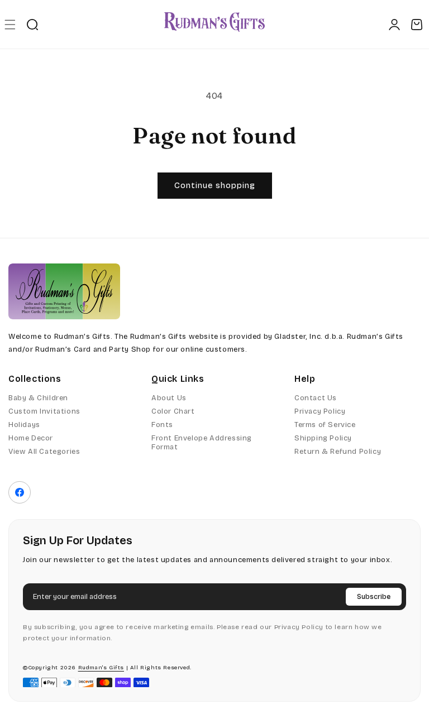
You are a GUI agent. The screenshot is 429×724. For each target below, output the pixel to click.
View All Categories (44, 451)
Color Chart (173, 411)
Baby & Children (38, 398)
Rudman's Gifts (101, 667)
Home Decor (30, 438)
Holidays (24, 424)
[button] (10, 24)
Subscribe (373, 597)
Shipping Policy (323, 438)
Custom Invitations (44, 411)
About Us (169, 398)
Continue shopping (214, 185)
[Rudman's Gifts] (64, 291)
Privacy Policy (319, 411)
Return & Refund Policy (337, 451)
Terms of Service (325, 424)
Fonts (162, 424)
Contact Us (315, 398)
